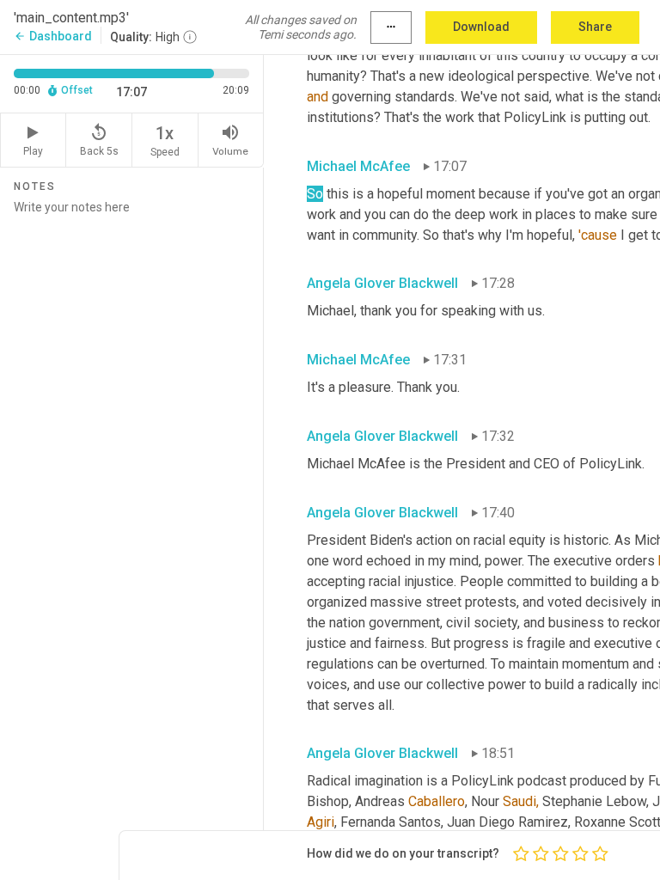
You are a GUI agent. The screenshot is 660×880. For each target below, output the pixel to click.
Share (595, 27)
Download (481, 27)
